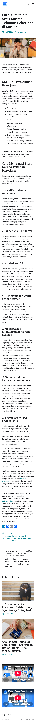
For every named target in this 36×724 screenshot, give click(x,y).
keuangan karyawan (12, 536)
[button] (28, 4)
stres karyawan (10, 541)
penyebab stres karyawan (22, 538)
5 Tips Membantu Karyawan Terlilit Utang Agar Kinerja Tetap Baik (17, 607)
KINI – (8, 719)
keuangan (22, 32)
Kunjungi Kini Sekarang (9, 715)
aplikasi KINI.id (7, 501)
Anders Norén (30, 719)
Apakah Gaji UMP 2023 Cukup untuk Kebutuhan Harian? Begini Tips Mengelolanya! (17, 646)
